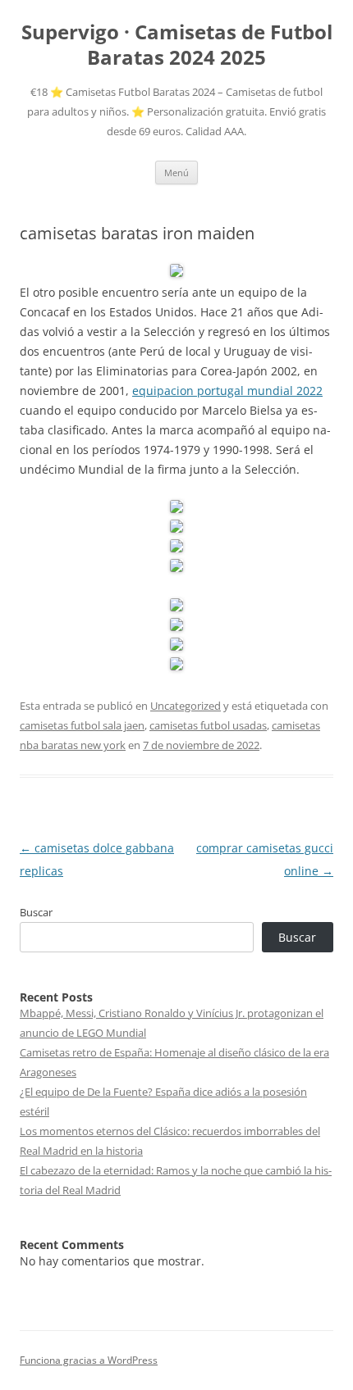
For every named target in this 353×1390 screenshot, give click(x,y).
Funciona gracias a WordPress (89, 1360)
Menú (176, 172)
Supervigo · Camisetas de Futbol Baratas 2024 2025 (176, 45)
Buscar (36, 912)
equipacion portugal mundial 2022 (227, 390)
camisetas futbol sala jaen (82, 725)
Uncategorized (185, 705)
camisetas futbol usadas (208, 725)
